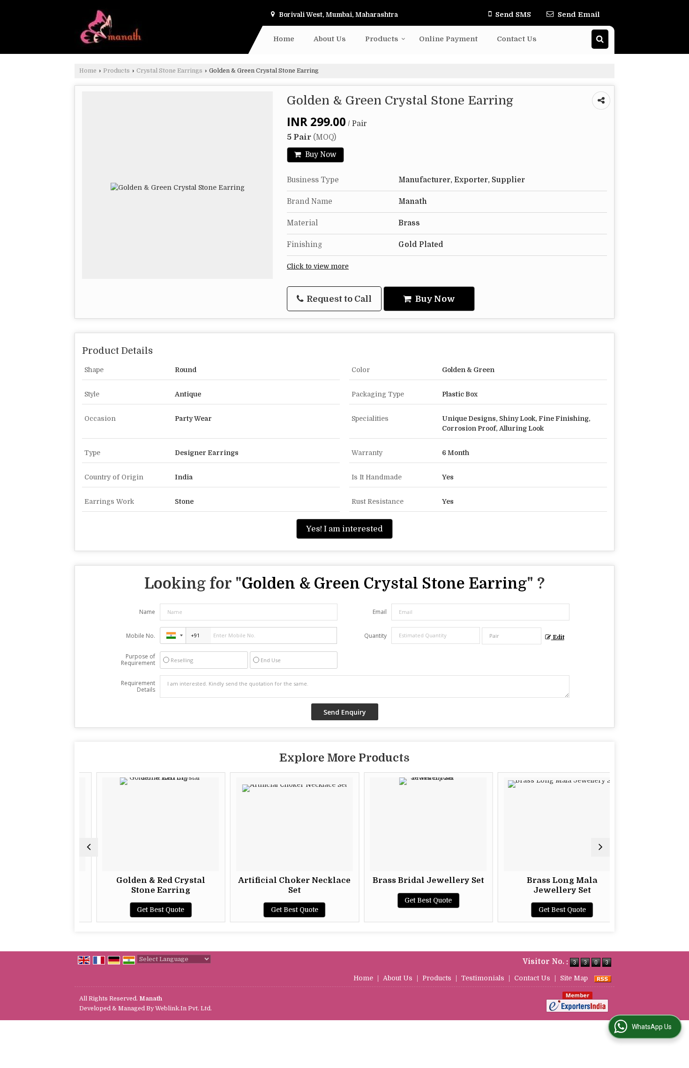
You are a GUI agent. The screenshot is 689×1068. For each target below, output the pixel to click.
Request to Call (338, 299)
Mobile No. (140, 636)
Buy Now (320, 154)
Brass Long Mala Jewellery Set (545, 885)
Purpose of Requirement (138, 659)
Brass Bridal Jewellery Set (411, 880)
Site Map (574, 978)
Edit (557, 637)
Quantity (375, 636)
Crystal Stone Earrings (169, 70)
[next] (600, 847)
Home (283, 39)
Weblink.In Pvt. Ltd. (183, 1008)
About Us (330, 39)
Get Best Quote (143, 909)
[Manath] (116, 27)
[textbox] (511, 635)
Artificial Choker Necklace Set (277, 885)
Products (381, 39)
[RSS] (602, 978)
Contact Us (517, 39)
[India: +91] (173, 635)
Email (380, 612)
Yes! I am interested (344, 528)
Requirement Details (138, 686)
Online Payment (448, 39)
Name (147, 612)
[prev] (88, 847)
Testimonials (482, 978)
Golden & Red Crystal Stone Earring (143, 885)
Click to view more (318, 266)
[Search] (600, 39)
